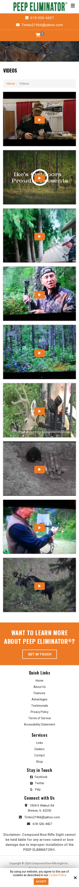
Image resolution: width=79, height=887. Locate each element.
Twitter (39, 783)
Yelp (38, 789)
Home (10, 83)
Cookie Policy (57, 875)
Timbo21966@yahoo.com (42, 25)
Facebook (41, 777)
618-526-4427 (41, 17)
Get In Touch (39, 654)
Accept (41, 881)
